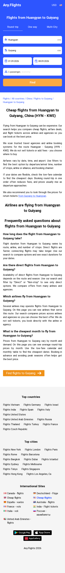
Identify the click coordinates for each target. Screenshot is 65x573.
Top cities (30, 441)
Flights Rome (10, 454)
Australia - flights (46, 502)
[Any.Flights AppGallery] (32, 540)
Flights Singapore (30, 469)
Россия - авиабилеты (43, 513)
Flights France (50, 424)
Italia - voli (12, 511)
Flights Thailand (11, 424)
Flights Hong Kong (13, 474)
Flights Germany (32, 404)
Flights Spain (26, 409)
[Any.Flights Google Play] (22, 534)
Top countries (31, 397)
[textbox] (32, 40)
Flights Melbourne (32, 464)
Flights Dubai (31, 459)
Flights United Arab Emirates (18, 419)
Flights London (33, 449)
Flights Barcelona (30, 454)
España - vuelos (15, 502)
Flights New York (12, 449)
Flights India (9, 409)
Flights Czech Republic (15, 429)
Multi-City (52, 26)
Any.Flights (12, 5)
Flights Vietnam (11, 404)
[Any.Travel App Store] (42, 534)
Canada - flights (15, 493)
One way (32, 26)
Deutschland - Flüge (47, 493)
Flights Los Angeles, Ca (38, 474)
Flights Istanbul (50, 459)
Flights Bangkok (11, 459)
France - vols (14, 506)
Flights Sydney (11, 464)
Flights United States (14, 414)
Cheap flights (14, 497)
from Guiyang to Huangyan (32, 196)
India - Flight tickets (47, 506)
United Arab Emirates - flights (19, 521)
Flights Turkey (31, 424)
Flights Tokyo (10, 469)
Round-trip (12, 26)
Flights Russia (44, 419)
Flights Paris (51, 449)
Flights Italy (43, 409)
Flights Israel (51, 404)
